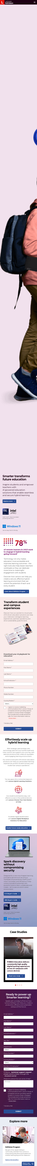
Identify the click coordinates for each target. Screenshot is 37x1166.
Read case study (14, 976)
